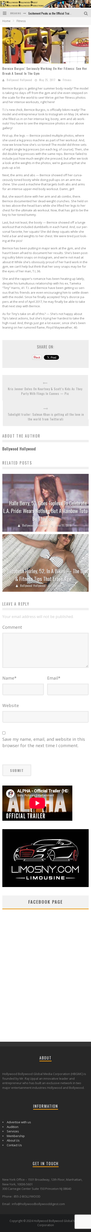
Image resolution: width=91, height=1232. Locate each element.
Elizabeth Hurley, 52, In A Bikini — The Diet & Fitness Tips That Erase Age (47, 574)
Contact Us (14, 1145)
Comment (12, 627)
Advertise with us (19, 1122)
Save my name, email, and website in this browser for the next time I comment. (43, 742)
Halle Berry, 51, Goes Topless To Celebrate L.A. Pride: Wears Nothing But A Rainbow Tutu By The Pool (45, 510)
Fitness (67, 80)
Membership (16, 1136)
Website (10, 705)
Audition (12, 1127)
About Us (13, 1140)
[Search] (86, 13)
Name (9, 678)
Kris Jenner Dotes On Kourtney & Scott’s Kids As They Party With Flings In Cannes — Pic (45, 391)
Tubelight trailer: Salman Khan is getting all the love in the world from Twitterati (46, 416)
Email (53, 678)
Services (13, 1131)
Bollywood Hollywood (19, 80)
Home (6, 21)
